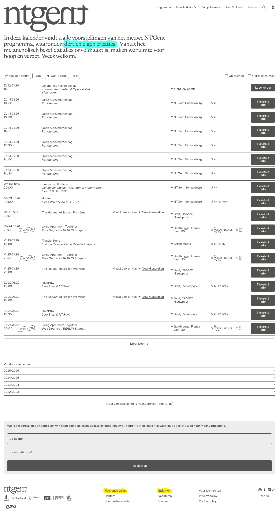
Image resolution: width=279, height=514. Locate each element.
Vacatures (165, 495)
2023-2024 (11, 384)
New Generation (153, 212)
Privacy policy (208, 495)
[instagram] (260, 489)
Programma (163, 7)
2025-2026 (11, 370)
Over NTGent (234, 7)
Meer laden (137, 343)
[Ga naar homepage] (43, 17)
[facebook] (264, 489)
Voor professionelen (118, 501)
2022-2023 (11, 391)
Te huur (252, 7)
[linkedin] (269, 489)
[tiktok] (273, 489)
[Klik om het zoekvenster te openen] (264, 7)
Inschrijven (139, 465)
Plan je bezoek (210, 7)
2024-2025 (11, 377)
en (261, 495)
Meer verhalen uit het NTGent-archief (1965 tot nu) (139, 403)
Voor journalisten (210, 490)
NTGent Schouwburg (187, 103)
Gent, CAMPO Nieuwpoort (183, 216)
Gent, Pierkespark (185, 286)
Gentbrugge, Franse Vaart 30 (186, 230)
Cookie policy (208, 501)
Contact (110, 495)
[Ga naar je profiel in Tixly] (273, 7)
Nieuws (163, 501)
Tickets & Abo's (185, 7)
